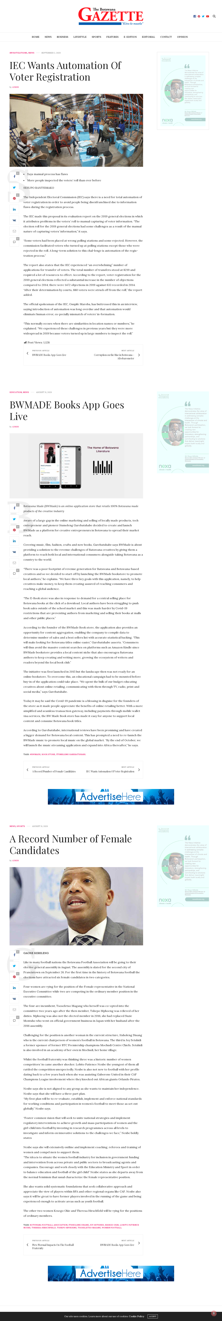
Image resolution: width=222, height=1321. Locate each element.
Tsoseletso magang (89, 1227)
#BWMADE (35, 754)
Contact (166, 37)
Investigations (18, 53)
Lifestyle (80, 37)
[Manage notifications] (214, 1313)
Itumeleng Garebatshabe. (71, 754)
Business (62, 37)
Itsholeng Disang (79, 1225)
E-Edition (130, 37)
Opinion (182, 37)
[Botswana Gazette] (111, 16)
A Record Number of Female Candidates (71, 844)
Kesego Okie (112, 1225)
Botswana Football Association (48, 1225)
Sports (96, 37)
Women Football (112, 1227)
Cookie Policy (136, 1316)
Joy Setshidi (97, 1225)
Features (112, 37)
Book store (48, 754)
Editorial (148, 37)
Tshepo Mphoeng (67, 1227)
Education (16, 392)
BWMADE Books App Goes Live (67, 410)
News (48, 37)
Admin (15, 87)
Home (35, 37)
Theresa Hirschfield (44, 1227)
